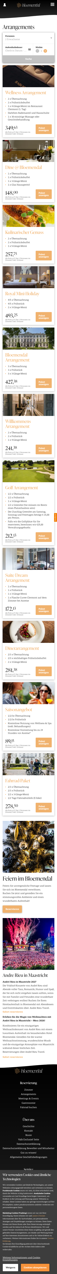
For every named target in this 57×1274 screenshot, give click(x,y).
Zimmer (28, 1090)
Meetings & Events (28, 1098)
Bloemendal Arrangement (17, 357)
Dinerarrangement (22, 648)
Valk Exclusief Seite (28, 1139)
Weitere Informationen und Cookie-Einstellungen (21, 1258)
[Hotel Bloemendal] (28, 7)
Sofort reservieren (13, 1012)
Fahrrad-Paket (17, 780)
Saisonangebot (18, 709)
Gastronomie (28, 1103)
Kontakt (28, 1131)
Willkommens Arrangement (18, 423)
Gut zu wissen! (28, 1153)
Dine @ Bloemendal (23, 167)
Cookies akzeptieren (35, 1267)
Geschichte (28, 1126)
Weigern (10, 1267)
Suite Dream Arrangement (17, 577)
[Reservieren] (28, 847)
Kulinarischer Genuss (24, 232)
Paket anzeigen (44, 129)
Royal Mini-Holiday (22, 293)
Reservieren (12, 909)
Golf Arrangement (21, 487)
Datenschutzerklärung (28, 1144)
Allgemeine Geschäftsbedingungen (28, 1157)
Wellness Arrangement (25, 92)
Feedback (55, 517)
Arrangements (28, 1094)
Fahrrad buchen (28, 1107)
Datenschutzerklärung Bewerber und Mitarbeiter (28, 1148)
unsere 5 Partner (38, 1216)
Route (28, 1135)
